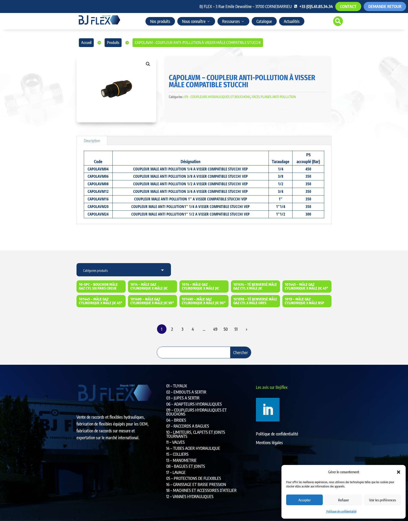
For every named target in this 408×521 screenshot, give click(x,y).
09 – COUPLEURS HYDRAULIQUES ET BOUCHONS (196, 412)
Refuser (343, 500)
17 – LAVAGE (176, 472)
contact (348, 6)
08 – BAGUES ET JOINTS (185, 466)
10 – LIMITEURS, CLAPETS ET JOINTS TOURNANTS (195, 434)
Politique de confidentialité (341, 511)
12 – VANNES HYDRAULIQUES (189, 496)
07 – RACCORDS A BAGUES (187, 426)
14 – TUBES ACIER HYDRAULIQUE (193, 448)
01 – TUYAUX (176, 385)
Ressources (231, 21)
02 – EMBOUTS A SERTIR (186, 392)
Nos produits (160, 21)
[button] (398, 472)
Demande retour (384, 6)
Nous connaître (194, 21)
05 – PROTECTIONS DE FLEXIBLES (193, 478)
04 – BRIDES (176, 420)
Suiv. (246, 329)
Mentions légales (269, 442)
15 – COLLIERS (177, 454)
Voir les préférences (382, 500)
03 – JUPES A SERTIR (183, 397)
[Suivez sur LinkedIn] (268, 409)
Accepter (304, 500)
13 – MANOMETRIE (181, 460)
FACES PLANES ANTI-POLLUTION (274, 97)
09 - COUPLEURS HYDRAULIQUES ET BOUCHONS (217, 97)
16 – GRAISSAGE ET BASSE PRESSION (196, 484)
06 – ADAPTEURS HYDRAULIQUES (194, 404)
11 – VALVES (175, 442)
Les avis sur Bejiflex (272, 387)
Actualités (292, 21)
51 (236, 329)
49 (215, 329)
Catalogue (264, 21)
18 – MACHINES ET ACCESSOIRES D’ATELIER (201, 490)
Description (92, 140)
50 (226, 329)
